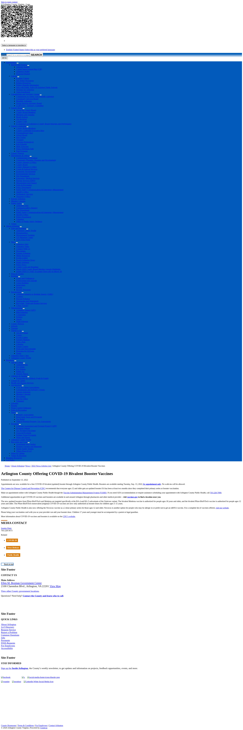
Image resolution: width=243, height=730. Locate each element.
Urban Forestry (22, 306)
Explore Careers (22, 78)
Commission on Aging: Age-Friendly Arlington (35, 96)
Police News (21, 265)
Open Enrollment (23, 92)
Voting (13, 224)
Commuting (21, 315)
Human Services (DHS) (25, 181)
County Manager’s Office (26, 167)
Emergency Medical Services (27, 178)
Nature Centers (22, 346)
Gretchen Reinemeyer (25, 142)
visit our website (222, 508)
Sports (18, 353)
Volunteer (20, 219)
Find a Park (20, 342)
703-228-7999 (215, 493)
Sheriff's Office (22, 215)
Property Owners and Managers (29, 446)
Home (7, 466)
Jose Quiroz (21, 137)
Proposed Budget (23, 74)
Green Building (22, 283)
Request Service (8, 629)
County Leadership (18, 126)
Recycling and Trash (19, 442)
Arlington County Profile (26, 231)
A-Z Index (10, 460)
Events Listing (22, 258)
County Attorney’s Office (26, 162)
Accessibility (7, 648)
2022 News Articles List (41, 466)
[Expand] (18, 63)
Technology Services (24, 194)
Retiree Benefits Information (27, 85)
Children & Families (19, 376)
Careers (14, 76)
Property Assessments (25, 415)
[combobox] (14, 45)
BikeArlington (22, 312)
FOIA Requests (8, 643)
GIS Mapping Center (24, 237)
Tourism (14, 328)
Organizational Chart (24, 133)
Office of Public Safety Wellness (29, 221)
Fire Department (22, 176)
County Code (21, 121)
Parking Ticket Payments (26, 435)
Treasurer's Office (23, 196)
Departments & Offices (20, 156)
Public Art (20, 371)
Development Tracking (25, 235)
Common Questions (10, 635)
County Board (17, 108)
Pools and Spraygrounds (26, 349)
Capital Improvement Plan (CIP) (29, 69)
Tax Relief (20, 419)
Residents (10, 360)
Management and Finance (26, 183)
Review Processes (23, 290)
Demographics (22, 233)
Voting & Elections (18, 456)
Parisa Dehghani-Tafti (25, 149)
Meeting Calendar (18, 201)
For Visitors (21, 369)
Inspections (20, 285)
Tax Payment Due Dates (26, 431)
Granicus (43, 728)
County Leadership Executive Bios (30, 131)
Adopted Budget (22, 67)
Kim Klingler (21, 144)
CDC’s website (69, 516)
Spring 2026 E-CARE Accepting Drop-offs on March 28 (39, 271)
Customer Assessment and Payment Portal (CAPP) (36, 426)
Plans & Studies (17, 274)
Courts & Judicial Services (26, 169)
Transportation (17, 308)
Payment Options (23, 428)
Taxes (13, 412)
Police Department (23, 187)
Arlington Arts (22, 365)
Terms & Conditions (26, 725)
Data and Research (18, 228)
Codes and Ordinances (25, 278)
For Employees (8, 645)
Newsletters (21, 251)
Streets (19, 319)
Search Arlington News (25, 260)
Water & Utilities (18, 453)
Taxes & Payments (23, 433)
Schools (14, 326)
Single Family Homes (25, 449)
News (13, 242)
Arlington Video (22, 246)
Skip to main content (9, 2)
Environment (16, 292)
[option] (124, 41)
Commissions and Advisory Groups (25, 94)
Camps (19, 335)
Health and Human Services (22, 383)
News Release (13, 548)
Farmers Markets (23, 340)
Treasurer (20, 140)
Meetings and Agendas (25, 115)
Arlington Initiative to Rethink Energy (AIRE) (34, 294)
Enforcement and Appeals (26, 281)
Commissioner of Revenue (26, 158)
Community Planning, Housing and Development (36, 160)
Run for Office (22, 399)
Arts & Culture (22, 333)
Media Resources (23, 256)
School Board (21, 135)
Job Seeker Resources (25, 81)
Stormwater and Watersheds (27, 301)
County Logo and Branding (27, 267)
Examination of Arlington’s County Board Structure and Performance (44, 124)
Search (3, 55)
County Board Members (26, 112)
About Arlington (12, 226)
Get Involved (21, 119)
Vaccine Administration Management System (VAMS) (85, 493)
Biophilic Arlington (24, 101)
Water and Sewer (23, 437)
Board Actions (22, 117)
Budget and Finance (19, 65)
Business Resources (14, 458)
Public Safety (16, 203)
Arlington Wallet (22, 71)
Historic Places (22, 374)
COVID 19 (12, 540)
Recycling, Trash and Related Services (31, 303)
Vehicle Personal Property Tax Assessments (33, 421)
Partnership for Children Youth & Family (32, 378)
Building (14, 276)
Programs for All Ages (25, 351)
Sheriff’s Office (22, 192)
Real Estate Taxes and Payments (29, 417)
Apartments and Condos (26, 444)
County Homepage (8, 725)
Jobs (3, 637)
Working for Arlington (25, 90)
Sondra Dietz (6, 528)
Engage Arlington (18, 199)
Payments (15, 424)
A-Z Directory (7, 627)
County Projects (17, 153)
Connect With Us (23, 249)
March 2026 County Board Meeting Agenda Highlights (38, 269)
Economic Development (26, 171)
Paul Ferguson (22, 151)
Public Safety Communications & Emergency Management (39, 190)
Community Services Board (27, 99)
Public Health (13, 555)
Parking (19, 317)
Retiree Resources (23, 83)
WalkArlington (22, 321)
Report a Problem (9, 632)
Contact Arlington (56, 725)
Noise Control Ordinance (21, 408)
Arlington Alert (22, 206)
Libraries (19, 344)
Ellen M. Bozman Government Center (21, 583)
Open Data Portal (23, 240)
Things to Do (16, 331)
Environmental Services (25, 174)
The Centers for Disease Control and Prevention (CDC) (23, 488)
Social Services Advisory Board (29, 103)
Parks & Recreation (24, 185)
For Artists (20, 367)
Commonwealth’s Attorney (27, 208)
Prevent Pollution (23, 299)
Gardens (19, 296)
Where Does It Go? (24, 451)
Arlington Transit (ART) (26, 310)
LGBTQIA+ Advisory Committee (30, 106)
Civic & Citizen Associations (27, 387)
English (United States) (30, 41)
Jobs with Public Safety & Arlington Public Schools (36, 87)
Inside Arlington (22, 262)
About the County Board (26, 110)
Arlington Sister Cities (20, 356)
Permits (19, 287)
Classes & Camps (18, 381)
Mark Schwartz (22, 146)
